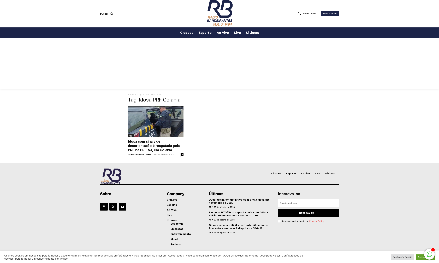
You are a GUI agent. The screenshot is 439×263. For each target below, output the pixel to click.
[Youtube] (122, 207)
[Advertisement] (219, 64)
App (131, 135)
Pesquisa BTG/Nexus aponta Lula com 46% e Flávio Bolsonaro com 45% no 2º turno (238, 214)
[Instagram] (104, 207)
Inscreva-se (306, 213)
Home (131, 94)
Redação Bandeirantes (139, 154)
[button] (107, 13)
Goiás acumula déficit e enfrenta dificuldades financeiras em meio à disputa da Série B (238, 227)
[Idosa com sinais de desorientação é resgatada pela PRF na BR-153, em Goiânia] (155, 121)
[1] (429, 256)
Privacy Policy (316, 221)
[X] (113, 207)
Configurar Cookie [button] (402, 257)
